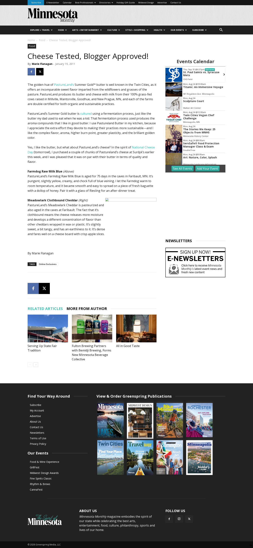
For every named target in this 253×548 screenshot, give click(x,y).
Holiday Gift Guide (125, 2)
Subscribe (36, 2)
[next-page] (36, 364)
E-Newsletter (52, 2)
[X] (40, 71)
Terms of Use (38, 438)
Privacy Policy (38, 444)
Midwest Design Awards (44, 473)
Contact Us (175, 2)
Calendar (67, 2)
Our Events (177, 30)
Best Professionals (84, 2)
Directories (104, 2)
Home (31, 40)
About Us (35, 421)
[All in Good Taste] (136, 328)
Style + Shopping (135, 30)
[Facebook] (31, 71)
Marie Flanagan (42, 64)
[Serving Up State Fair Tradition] (48, 328)
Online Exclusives (47, 264)
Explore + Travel (40, 30)
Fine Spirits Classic (41, 478)
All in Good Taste (128, 346)
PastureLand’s (64, 85)
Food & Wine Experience (44, 462)
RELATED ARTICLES (45, 308)
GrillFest (34, 467)
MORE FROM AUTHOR (86, 308)
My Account (37, 410)
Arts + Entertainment (85, 30)
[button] (221, 30)
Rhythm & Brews (40, 484)
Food (61, 30)
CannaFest (36, 489)
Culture (112, 30)
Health (158, 30)
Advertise (162, 2)
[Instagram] (179, 519)
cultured (86, 114)
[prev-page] (30, 364)
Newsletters (37, 432)
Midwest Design (146, 2)
